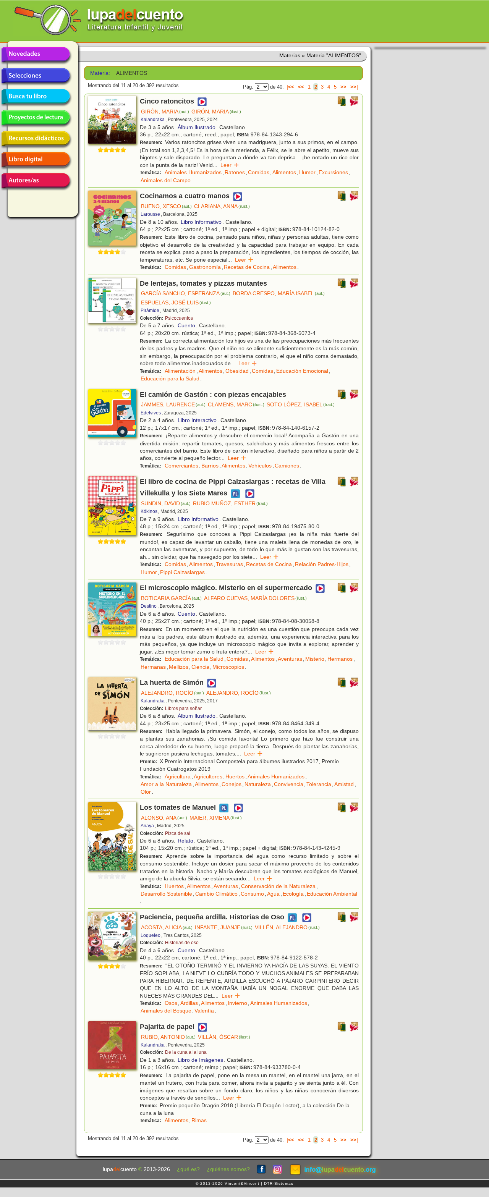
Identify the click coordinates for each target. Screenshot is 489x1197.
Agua (273, 894)
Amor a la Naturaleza (166, 784)
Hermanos (340, 659)
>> (343, 87)
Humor (307, 172)
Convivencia (288, 784)
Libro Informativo (201, 222)
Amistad (344, 784)
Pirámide (150, 310)
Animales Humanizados (193, 172)
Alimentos (284, 172)
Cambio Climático (216, 894)
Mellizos (178, 667)
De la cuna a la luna (186, 1052)
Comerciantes (181, 466)
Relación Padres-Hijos (321, 564)
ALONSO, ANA (164, 818)
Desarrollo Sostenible (166, 894)
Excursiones (333, 172)
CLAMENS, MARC (236, 404)
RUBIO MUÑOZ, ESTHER (230, 503)
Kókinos (149, 511)
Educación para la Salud (170, 378)
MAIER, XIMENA (215, 818)
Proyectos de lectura (35, 117)
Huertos (234, 776)
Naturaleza (257, 784)
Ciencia (200, 667)
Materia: (100, 73)
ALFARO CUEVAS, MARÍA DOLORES (255, 598)
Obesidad (237, 371)
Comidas (258, 172)
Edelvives (151, 413)
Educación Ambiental (332, 894)
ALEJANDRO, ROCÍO (172, 693)
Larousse (150, 214)
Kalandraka (153, 119)
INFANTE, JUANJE (224, 927)
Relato (185, 841)
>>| (354, 87)
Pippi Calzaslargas (182, 572)
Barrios (210, 466)
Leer (229, 165)
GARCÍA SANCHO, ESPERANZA (185, 293)
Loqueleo (150, 935)
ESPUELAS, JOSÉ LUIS (176, 302)
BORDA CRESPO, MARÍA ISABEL (279, 293)
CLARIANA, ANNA (222, 206)
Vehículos (260, 466)
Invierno (237, 1003)
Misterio (314, 659)
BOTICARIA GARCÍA (171, 598)
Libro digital (35, 159)
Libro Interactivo (197, 420)
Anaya (147, 825)
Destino (149, 606)
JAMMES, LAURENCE (173, 404)
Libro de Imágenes (200, 1060)
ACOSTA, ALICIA (167, 927)
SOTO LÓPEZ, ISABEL (301, 404)
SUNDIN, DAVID (166, 503)
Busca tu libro (35, 96)
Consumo (252, 894)
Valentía (204, 1011)
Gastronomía (205, 267)
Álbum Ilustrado (196, 127)
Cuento (186, 325)
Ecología (293, 894)
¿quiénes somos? (228, 1169)
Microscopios (228, 667)
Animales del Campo (166, 180)
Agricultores (208, 776)
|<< (290, 87)
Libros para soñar (183, 708)
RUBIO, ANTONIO (168, 1037)
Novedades (35, 54)
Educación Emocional (302, 371)
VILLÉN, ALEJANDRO (287, 927)
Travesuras (229, 564)
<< (301, 87)
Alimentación (180, 371)
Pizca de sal (177, 833)
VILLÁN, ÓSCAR (224, 1037)
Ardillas (189, 1003)
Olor (146, 792)
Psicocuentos (179, 318)
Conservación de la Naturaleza (278, 886)
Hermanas (153, 667)
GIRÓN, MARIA (165, 111)
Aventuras (290, 659)
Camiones (287, 466)
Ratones (235, 172)
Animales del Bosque (166, 1011)
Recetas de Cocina (247, 267)
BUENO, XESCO (166, 206)
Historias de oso (182, 942)
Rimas (199, 1120)
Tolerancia (318, 784)
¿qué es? (188, 1169)
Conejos (231, 784)
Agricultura (178, 776)
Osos (171, 1003)
